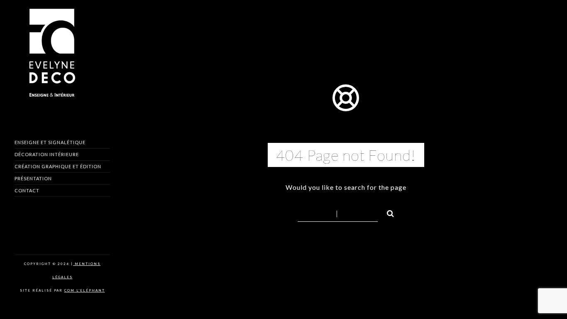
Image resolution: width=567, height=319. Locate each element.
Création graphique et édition (58, 166)
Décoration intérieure (47, 154)
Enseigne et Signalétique (50, 142)
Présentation (33, 178)
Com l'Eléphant (84, 290)
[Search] (386, 212)
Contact (27, 190)
